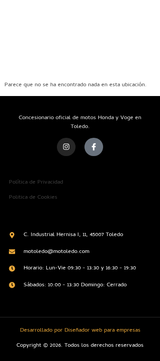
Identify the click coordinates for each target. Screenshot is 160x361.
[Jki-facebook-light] (93, 147)
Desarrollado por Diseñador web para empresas (80, 330)
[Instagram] (66, 147)
